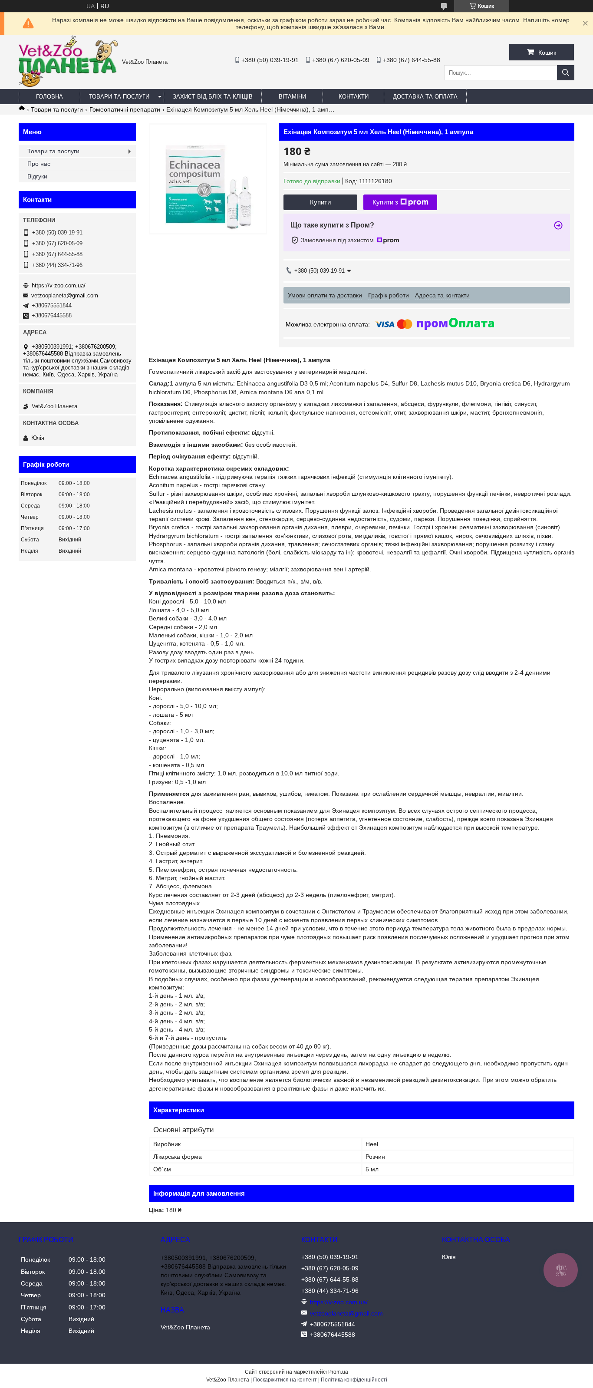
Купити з (385, 202)
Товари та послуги (119, 96)
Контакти (354, 96)
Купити (320, 202)
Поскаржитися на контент (285, 1380)
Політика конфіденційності (354, 1380)
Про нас (38, 163)
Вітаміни (292, 96)
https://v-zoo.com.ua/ (59, 285)
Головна (49, 96)
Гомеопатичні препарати (124, 109)
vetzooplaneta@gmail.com (64, 295)
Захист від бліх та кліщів (213, 96)
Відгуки (37, 176)
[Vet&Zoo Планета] (68, 84)
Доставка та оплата (425, 96)
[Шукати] (565, 72)
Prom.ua (338, 1372)
